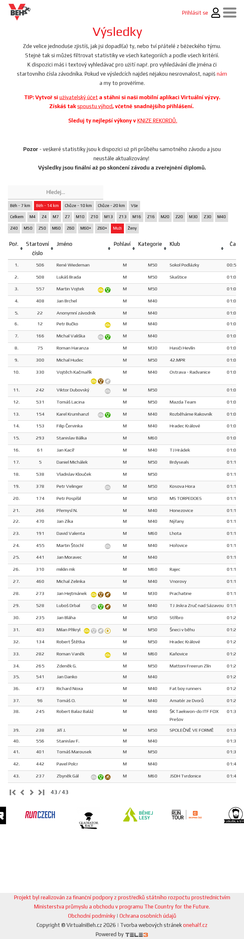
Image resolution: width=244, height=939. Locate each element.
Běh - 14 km (47, 205)
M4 (33, 216)
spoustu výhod (94, 106)
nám (222, 74)
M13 (108, 216)
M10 (80, 216)
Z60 (70, 228)
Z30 (207, 216)
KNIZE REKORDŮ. (157, 120)
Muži (117, 228)
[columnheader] (16, 248)
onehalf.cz (195, 925)
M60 (56, 228)
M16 (136, 216)
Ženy (132, 228)
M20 (165, 216)
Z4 (44, 216)
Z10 (94, 216)
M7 (56, 216)
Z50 (42, 228)
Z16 (151, 216)
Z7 (67, 216)
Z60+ (102, 228)
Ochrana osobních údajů (147, 916)
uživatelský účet (78, 97)
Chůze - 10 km (78, 205)
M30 (193, 216)
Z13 (122, 216)
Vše (134, 205)
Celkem (17, 216)
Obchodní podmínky (91, 916)
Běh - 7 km (20, 205)
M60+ (85, 228)
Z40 (14, 228)
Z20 (179, 216)
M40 (221, 216)
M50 (28, 228)
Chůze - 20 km (111, 205)
